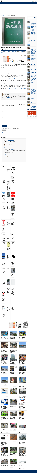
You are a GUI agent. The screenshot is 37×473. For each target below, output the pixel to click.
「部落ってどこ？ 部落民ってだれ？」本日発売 (3, 244)
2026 (32, 111)
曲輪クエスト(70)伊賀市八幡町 (33, 66)
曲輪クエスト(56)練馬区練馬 (33, 82)
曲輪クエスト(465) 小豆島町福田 (33, 44)
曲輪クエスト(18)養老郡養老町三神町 (33, 73)
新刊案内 (8, 51)
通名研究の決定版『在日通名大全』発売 (12, 287)
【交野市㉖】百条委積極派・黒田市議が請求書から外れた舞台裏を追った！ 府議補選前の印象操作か (33, 49)
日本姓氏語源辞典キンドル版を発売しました (8, 250)
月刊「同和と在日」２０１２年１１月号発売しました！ (8, 309)
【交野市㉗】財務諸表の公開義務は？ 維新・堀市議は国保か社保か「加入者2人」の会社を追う (33, 60)
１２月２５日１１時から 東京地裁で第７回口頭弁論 (8, 103)
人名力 (11, 51)
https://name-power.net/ (5, 69)
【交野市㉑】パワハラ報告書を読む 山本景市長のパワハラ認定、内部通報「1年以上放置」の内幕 (22, 419)
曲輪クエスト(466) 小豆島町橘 (33, 27)
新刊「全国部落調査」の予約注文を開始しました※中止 (12, 200)
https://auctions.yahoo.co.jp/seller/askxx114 (8, 78)
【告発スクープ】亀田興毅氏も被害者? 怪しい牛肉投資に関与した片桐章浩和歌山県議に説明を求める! (33, 106)
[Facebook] (35, 1)
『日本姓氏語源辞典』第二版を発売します (8, 287)
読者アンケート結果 (8, 292)
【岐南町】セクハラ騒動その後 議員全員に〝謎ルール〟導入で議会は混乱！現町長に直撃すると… (13, 385)
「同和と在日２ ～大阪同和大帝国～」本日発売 (12, 222)
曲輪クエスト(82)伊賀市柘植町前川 (33, 56)
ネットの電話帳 (8, 97)
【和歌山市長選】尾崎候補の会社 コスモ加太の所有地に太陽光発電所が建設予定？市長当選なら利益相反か (22, 385)
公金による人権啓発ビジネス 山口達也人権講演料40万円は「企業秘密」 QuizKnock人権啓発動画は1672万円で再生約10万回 (4, 443)
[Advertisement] (18, 9)
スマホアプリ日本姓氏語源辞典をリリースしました (3, 200)
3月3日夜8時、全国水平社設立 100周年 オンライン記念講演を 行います (3, 300)
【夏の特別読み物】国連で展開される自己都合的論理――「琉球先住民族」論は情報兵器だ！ (13, 362)
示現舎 (1, 15)
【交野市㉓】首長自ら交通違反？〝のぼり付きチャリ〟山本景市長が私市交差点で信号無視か (22, 396)
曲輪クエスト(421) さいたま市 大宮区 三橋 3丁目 (33, 102)
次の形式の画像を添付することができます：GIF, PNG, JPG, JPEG (10, 128)
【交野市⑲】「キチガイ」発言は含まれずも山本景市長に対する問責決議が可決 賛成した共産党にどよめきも (22, 467)
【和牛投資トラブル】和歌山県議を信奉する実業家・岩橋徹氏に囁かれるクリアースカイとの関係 (4, 407)
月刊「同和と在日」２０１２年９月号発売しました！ (8, 207)
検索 (35, 17)
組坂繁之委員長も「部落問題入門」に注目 (8, 188)
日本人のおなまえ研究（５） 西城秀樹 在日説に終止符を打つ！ (33, 52)
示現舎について (18, 471)
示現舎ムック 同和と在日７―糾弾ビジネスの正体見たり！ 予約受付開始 (3, 208)
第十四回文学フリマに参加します (3, 181)
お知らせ (4, 15)
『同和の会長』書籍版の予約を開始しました (3, 229)
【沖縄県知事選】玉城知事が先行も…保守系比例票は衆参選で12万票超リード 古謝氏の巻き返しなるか (33, 94)
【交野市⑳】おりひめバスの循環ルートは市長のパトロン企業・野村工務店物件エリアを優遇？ (22, 431)
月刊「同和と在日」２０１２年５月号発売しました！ (8, 236)
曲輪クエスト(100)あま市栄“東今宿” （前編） (33, 79)
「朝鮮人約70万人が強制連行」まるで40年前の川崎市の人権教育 (4, 396)
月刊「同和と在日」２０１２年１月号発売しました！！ (12, 237)
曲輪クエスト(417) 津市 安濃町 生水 (33, 76)
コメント (3, 111)
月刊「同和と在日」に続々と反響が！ (12, 308)
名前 (2, 117)
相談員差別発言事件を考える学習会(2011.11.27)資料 (8, 256)
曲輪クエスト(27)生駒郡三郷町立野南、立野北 (33, 70)
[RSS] (34, 1)
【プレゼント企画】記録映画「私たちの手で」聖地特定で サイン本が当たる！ (12, 214)
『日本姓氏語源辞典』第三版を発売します (12, 275)
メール (2, 120)
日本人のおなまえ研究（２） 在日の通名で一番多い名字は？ (33, 64)
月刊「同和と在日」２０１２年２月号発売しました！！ (8, 169)
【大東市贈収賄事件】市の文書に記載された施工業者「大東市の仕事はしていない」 (4, 466)
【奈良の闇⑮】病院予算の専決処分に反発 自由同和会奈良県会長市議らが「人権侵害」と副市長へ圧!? (33, 90)
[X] (32, 1)
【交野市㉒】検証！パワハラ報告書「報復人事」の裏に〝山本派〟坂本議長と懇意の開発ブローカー (4, 418)
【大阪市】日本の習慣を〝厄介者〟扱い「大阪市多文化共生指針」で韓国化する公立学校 (22, 407)
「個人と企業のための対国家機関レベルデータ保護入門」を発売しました (3, 315)
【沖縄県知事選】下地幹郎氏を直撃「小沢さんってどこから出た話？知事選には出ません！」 (4, 455)
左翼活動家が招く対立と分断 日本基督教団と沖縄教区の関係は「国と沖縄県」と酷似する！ (22, 442)
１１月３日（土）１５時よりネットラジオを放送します (8, 223)
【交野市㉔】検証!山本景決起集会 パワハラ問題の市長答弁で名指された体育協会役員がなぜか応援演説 (13, 374)
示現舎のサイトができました (3, 167)
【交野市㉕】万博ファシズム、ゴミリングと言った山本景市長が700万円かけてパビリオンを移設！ (4, 362)
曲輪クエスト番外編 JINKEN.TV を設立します (3, 262)
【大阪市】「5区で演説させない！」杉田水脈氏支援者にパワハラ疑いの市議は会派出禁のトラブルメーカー (33, 23)
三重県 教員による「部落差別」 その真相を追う (33, 30)
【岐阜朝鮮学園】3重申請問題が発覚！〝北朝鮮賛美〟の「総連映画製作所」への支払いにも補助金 (4, 431)
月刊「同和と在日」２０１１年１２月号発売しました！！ (12, 294)
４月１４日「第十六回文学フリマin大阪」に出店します (12, 244)
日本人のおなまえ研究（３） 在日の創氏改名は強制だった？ (12, 263)
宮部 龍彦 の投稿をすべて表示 (6, 99)
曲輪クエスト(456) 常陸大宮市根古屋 (12, 466)
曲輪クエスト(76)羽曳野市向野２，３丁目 (33, 85)
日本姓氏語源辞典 (14, 51)
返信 (3, 143)
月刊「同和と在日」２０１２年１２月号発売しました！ (3, 283)
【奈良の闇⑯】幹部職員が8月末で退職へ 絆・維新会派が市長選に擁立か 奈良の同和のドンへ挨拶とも (33, 34)
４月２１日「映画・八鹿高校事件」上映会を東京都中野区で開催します (3, 237)
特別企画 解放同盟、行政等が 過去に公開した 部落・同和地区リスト (33, 41)
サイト (2, 123)
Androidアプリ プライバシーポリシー (8, 269)
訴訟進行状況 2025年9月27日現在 (33, 37)
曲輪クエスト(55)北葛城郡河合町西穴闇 (33, 98)
